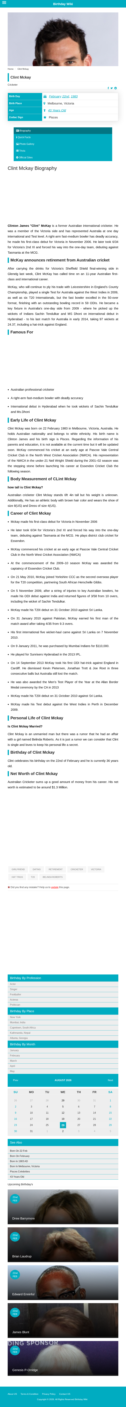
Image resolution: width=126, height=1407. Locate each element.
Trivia (22, 150)
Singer (13, 989)
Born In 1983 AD (19, 1161)
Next (110, 1080)
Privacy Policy (48, 1394)
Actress (14, 999)
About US (12, 1394)
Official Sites (25, 157)
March (13, 1060)
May (12, 1071)
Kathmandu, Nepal (20, 1033)
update (55, 887)
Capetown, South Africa (23, 1027)
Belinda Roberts (53, 877)
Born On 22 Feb (18, 1151)
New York (15, 1017)
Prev (15, 1080)
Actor (13, 984)
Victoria (96, 869)
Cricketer (13, 84)
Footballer (15, 994)
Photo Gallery (26, 144)
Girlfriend (18, 869)
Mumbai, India (17, 1022)
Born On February (20, 1156)
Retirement (56, 869)
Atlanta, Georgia (19, 1038)
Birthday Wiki (63, 4)
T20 (33, 877)
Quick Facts (24, 137)
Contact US (64, 1394)
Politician (15, 1004)
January (14, 1050)
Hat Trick (17, 877)
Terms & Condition (29, 1394)
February (55, 96)
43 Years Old (57, 110)
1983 (74, 96)
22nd (65, 96)
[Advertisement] (63, 197)
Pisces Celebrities (20, 1171)
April (12, 1066)
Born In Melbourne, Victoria (25, 1166)
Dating (37, 869)
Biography (25, 130)
